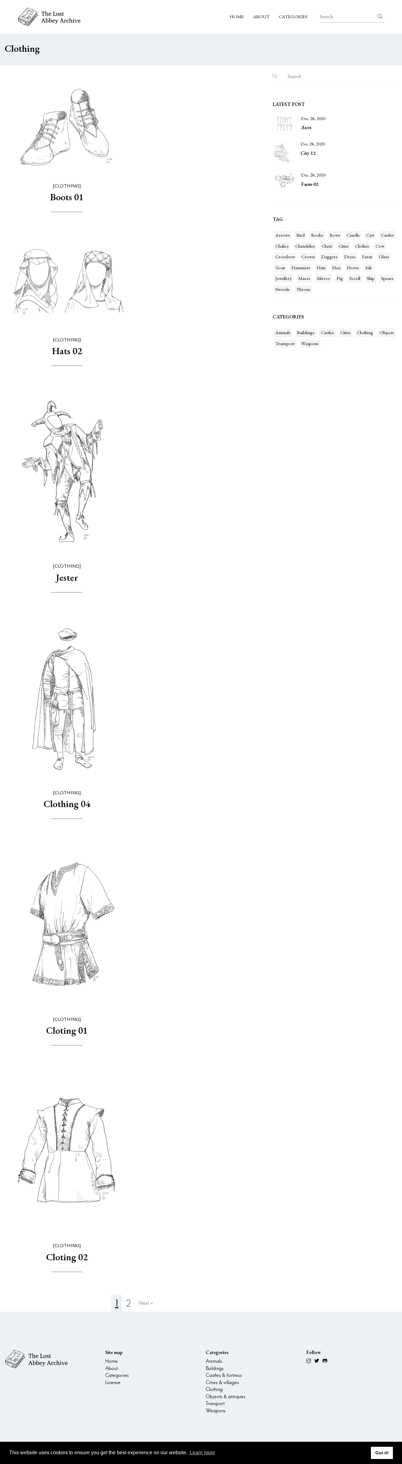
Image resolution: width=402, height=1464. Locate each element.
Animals (283, 332)
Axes (306, 127)
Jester (67, 577)
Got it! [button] (382, 1452)
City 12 (308, 153)
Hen (336, 267)
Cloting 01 (67, 1030)
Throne (303, 289)
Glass (384, 257)
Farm (367, 257)
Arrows (282, 235)
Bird (300, 235)
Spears (387, 278)
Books (317, 235)
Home (237, 16)
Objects (387, 332)
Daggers (329, 257)
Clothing (365, 332)
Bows (335, 235)
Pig (340, 278)
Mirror (323, 278)
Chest (327, 246)
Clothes (362, 246)
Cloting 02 (67, 1257)
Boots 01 (67, 197)
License (113, 1382)
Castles (387, 235)
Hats (321, 267)
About (261, 16)
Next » (146, 1303)
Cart (370, 235)
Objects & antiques (225, 1396)
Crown (308, 257)
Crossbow (285, 257)
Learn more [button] (202, 1452)
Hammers (300, 267)
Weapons (309, 343)
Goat (280, 267)
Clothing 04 (67, 804)
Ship (371, 278)
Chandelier (305, 246)
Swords (282, 289)
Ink (369, 267)
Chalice (282, 246)
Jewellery (283, 278)
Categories (293, 16)
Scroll (355, 278)
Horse (353, 267)
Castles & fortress (224, 1375)
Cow (380, 246)
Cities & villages (222, 1382)
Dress (350, 257)
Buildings (305, 332)
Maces (304, 278)
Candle (353, 235)
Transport (285, 343)
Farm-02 (309, 184)
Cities (344, 246)
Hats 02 (67, 351)
